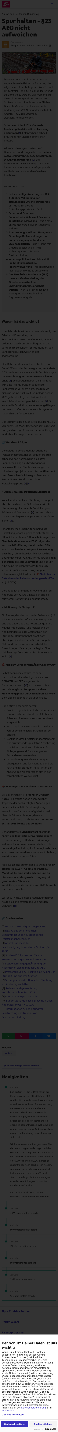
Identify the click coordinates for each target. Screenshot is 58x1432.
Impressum (8, 1410)
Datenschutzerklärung (33, 1407)
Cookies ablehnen (43, 1424)
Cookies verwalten (13, 1414)
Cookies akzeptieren (14, 1424)
